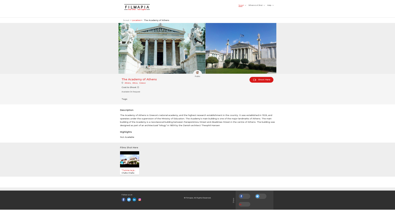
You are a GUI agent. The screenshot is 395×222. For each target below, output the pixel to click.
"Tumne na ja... (129, 170)
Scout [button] (241, 5)
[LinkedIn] (134, 199)
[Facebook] (123, 199)
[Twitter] (129, 199)
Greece (142, 83)
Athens (128, 83)
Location (136, 20)
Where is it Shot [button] (255, 5)
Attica (134, 83)
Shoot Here (264, 79)
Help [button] (269, 5)
